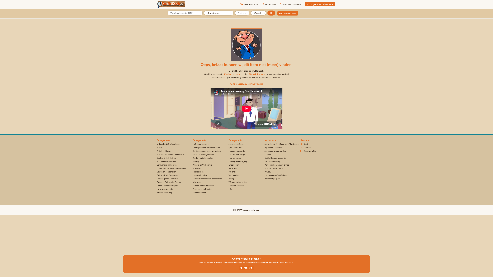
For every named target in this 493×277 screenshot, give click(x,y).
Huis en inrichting (164, 192)
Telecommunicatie (237, 151)
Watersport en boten (238, 182)
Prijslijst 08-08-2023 (273, 168)
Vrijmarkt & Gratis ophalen (168, 144)
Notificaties (270, 4)
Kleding (196, 161)
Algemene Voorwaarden (275, 151)
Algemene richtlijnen (273, 147)
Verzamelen (234, 175)
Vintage (232, 178)
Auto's (159, 147)
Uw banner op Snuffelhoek (276, 175)
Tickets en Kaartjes (237, 154)
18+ (230, 189)
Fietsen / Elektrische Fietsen (169, 182)
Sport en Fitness (236, 147)
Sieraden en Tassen (237, 144)
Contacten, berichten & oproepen (171, 168)
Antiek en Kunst (163, 151)
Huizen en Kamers (200, 144)
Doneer (267, 154)
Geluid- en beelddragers (167, 185)
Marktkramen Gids (287, 13)
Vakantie (232, 171)
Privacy (267, 171)
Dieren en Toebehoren (166, 171)
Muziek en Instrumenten (203, 185)
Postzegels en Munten (202, 189)
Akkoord (247, 268)
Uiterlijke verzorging (238, 161)
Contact (307, 147)
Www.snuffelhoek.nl (250, 210)
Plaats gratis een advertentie (320, 4)
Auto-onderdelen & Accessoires (170, 154)
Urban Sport (234, 165)
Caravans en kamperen (167, 165)
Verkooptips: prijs (272, 178)
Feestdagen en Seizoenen (167, 178)
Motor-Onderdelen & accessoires (207, 178)
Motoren (197, 182)
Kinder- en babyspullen (203, 158)
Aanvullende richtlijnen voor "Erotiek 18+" (283, 144)
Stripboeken (198, 171)
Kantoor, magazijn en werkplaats (207, 151)
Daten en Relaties (236, 185)
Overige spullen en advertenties (206, 147)
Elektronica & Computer (167, 175)
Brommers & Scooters (166, 161)
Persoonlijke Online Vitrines (276, 165)
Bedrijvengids (310, 151)
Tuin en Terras (235, 158)
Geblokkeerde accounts (275, 158)
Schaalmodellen (199, 192)
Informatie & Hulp (272, 161)
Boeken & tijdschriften (166, 158)
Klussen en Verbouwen (202, 165)
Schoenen (197, 168)
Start (306, 144)
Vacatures (233, 168)
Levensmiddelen (200, 175)
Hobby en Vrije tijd (165, 189)
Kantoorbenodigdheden (203, 154)
